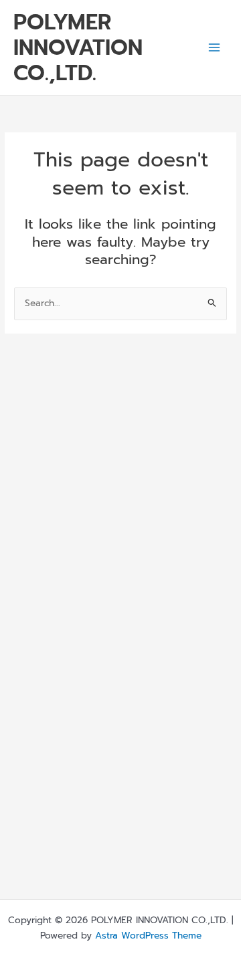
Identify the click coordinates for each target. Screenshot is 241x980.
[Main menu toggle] (214, 48)
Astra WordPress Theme (148, 936)
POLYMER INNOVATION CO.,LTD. (78, 48)
